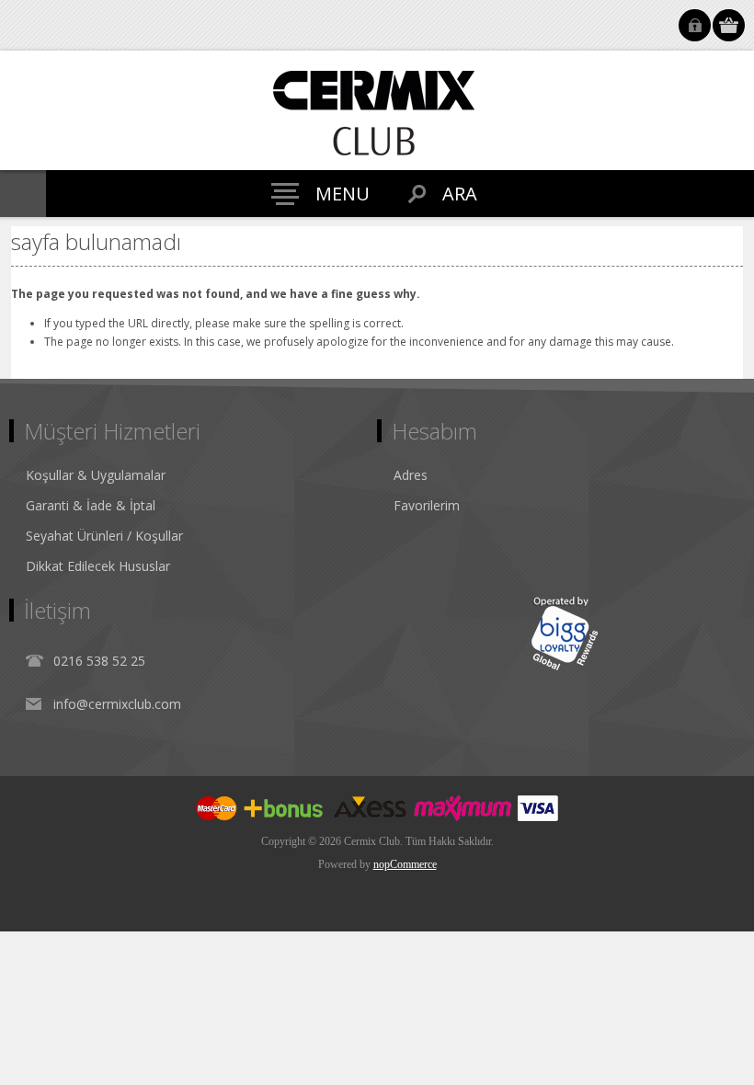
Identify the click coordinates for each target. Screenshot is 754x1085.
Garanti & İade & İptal (90, 505)
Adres (411, 475)
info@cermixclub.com (117, 704)
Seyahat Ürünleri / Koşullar (104, 535)
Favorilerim (427, 505)
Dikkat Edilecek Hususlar (98, 566)
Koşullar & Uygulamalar (96, 475)
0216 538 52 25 (99, 660)
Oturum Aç (695, 25)
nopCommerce (405, 864)
